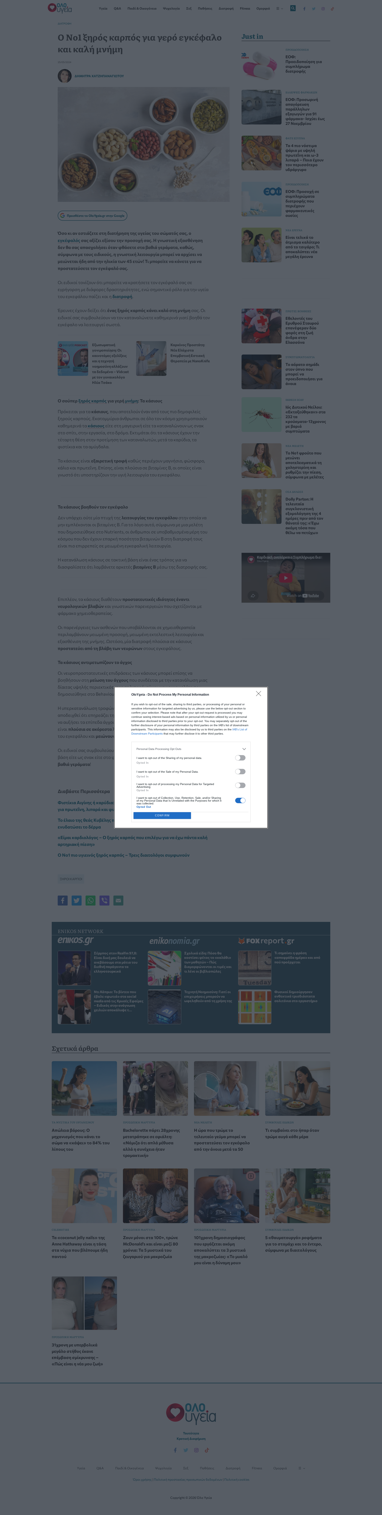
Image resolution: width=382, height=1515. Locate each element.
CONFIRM (162, 815)
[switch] (240, 757)
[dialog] (191, 757)
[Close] (260, 695)
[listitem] (191, 749)
